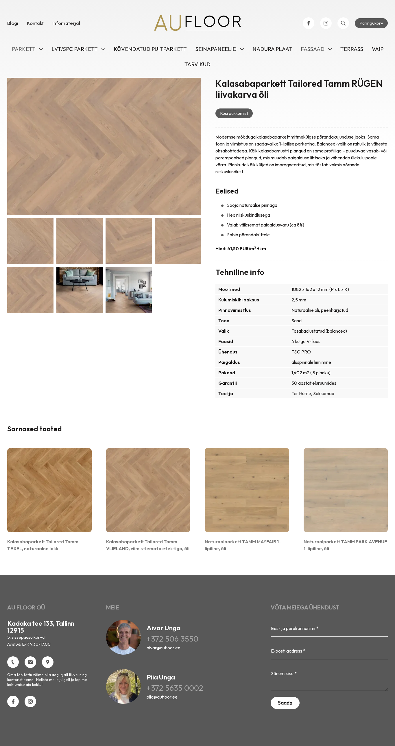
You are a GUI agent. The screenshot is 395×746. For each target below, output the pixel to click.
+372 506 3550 (172, 639)
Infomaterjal (66, 23)
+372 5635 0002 (175, 688)
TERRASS (351, 49)
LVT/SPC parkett (74, 49)
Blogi (12, 23)
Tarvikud (197, 64)
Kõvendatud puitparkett (150, 49)
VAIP (377, 49)
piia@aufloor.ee (162, 697)
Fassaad (312, 49)
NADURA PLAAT (272, 49)
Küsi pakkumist (234, 113)
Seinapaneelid (216, 49)
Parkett (24, 49)
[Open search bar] (343, 23)
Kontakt (35, 23)
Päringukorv (371, 23)
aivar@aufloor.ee (163, 648)
